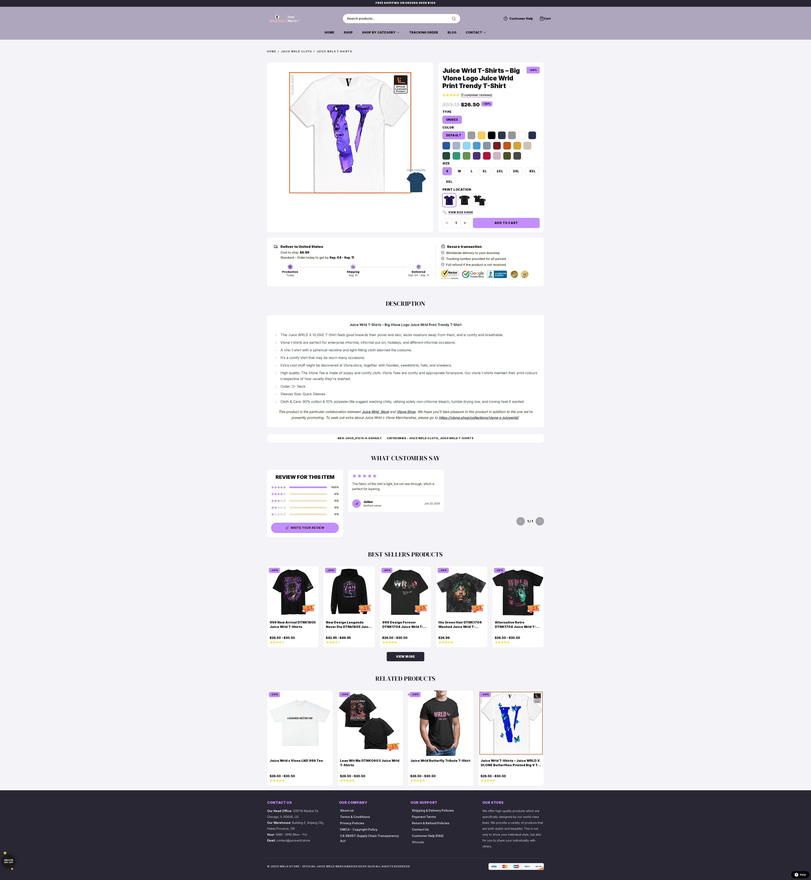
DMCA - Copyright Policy (358, 829)
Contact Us (420, 829)
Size (446, 163)
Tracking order (423, 32)
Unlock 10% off (8, 861)
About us (347, 810)
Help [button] (803, 874)
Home (329, 32)
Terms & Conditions (355, 817)
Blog (452, 32)
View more (405, 656)
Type (447, 112)
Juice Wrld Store (375, 412)
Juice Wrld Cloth (296, 51)
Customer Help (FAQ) (428, 836)
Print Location (456, 189)
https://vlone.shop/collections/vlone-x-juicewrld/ (478, 418)
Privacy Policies (352, 823)
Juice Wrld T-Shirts (334, 51)
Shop (348, 32)
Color (448, 127)
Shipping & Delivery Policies (433, 810)
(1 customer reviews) (476, 95)
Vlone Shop (406, 412)
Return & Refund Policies (430, 823)
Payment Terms (424, 817)
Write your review (308, 528)
